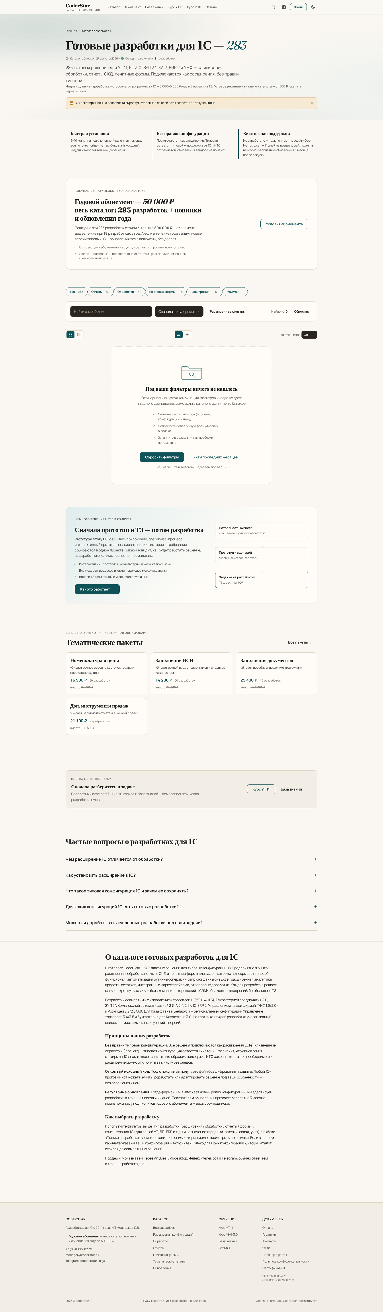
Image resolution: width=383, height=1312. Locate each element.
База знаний (154, 7)
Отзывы (211, 7)
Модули (235, 291)
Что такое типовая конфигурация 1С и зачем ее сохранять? (127, 891)
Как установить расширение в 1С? (101, 875)
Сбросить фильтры (162, 457)
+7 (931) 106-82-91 (79, 1249)
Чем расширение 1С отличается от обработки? (114, 859)
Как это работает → (97, 589)
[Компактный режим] (187, 334)
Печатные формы (166, 291)
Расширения (204, 291)
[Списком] (79, 334)
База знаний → (293, 789)
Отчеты (100, 291)
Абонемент (132, 7)
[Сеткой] (70, 334)
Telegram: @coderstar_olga (85, 1260)
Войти (298, 7)
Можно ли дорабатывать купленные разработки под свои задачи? (134, 923)
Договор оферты (274, 1255)
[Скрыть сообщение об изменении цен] (312, 103)
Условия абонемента (284, 224)
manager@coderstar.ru (82, 1255)
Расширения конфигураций (173, 1234)
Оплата (267, 1227)
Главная (71, 31)
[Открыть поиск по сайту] (273, 7)
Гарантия (269, 1234)
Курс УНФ (194, 7)
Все (76, 291)
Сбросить (301, 311)
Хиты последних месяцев (215, 457)
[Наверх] (373, 1289)
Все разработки (164, 1227)
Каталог (114, 7)
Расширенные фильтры (227, 311)
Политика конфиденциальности (285, 1261)
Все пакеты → (300, 642)
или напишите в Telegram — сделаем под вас (189, 467)
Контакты (269, 1241)
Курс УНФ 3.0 (228, 1234)
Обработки (129, 291)
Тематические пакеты (169, 1261)
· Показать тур (307, 1301)
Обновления (162, 1268)
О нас (266, 1248)
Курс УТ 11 (175, 7)
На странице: (290, 335)
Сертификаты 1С (274, 1268)
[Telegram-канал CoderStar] (283, 7)
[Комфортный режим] (179, 334)
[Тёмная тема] (313, 7)
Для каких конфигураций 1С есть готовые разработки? (122, 907)
